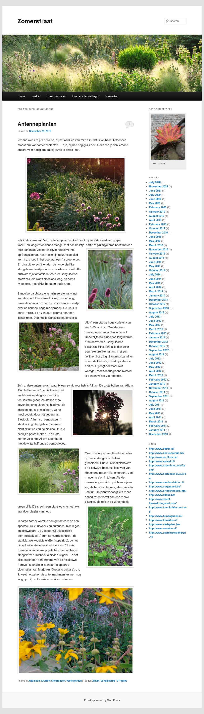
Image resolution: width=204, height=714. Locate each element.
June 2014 (155, 279)
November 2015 (158, 249)
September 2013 (159, 308)
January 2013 (157, 337)
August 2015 (156, 258)
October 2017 (157, 228)
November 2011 (158, 388)
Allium (95, 680)
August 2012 (156, 354)
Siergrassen (58, 680)
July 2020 (155, 195)
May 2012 (154, 367)
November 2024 (158, 186)
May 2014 (154, 283)
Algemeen (34, 680)
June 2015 (155, 262)
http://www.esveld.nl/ (162, 461)
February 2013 (157, 333)
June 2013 (155, 321)
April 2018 (155, 220)
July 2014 (155, 274)
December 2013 (158, 299)
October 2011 (157, 392)
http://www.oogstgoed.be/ (165, 486)
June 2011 (155, 409)
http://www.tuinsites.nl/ (163, 520)
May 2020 (154, 203)
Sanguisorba (108, 680)
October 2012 (157, 346)
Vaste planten (74, 680)
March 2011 (156, 421)
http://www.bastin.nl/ (162, 448)
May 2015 (154, 266)
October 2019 (157, 211)
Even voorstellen (56, 96)
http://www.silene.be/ (162, 495)
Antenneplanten (37, 123)
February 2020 (157, 207)
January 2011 (157, 430)
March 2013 (156, 329)
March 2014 (156, 291)
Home (22, 96)
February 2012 (157, 379)
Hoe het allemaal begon (85, 96)
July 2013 (155, 316)
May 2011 (154, 413)
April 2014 (155, 287)
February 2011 (157, 425)
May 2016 (154, 241)
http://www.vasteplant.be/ (164, 524)
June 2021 (155, 190)
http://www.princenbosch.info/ (167, 490)
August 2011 (156, 400)
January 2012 (157, 384)
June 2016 (155, 236)
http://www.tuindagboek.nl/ (165, 516)
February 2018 (157, 224)
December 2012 (158, 341)
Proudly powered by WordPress (102, 700)
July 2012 (155, 358)
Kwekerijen (112, 96)
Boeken (36, 96)
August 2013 (156, 312)
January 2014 (157, 295)
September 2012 (159, 350)
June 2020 (155, 199)
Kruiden (45, 680)
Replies (122, 680)
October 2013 (157, 304)
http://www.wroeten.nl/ (163, 528)
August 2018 (156, 216)
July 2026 (155, 182)
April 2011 (155, 417)
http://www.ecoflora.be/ (163, 457)
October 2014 (157, 270)
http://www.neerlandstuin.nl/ (166, 482)
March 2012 (156, 375)
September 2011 (159, 396)
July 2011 (155, 404)
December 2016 (158, 232)
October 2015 (157, 253)
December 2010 (158, 434)
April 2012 (155, 371)
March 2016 (156, 245)
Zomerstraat (35, 20)
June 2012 (155, 362)
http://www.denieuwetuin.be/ (166, 453)
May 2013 (154, 325)
